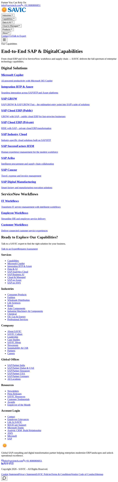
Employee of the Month (18, 405)
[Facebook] (10, 464)
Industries (6, 15)
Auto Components (16, 308)
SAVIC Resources (16, 396)
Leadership (12, 337)
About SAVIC (14, 331)
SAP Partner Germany (18, 376)
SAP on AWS (14, 282)
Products (6, 29)
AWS (10, 433)
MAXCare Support (16, 425)
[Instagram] (12, 464)
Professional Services (17, 319)
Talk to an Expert (9, 249)
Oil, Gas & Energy (16, 316)
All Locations (14, 379)
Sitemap (99, 474)
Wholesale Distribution (18, 300)
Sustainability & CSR (17, 348)
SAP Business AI (15, 274)
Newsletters (13, 391)
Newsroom (12, 345)
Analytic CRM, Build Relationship (24, 430)
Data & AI (6, 22)
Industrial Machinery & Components (25, 311)
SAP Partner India (16, 365)
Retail (10, 305)
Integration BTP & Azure (19, 266)
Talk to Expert (19, 36)
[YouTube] (7, 464)
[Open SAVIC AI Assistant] (4, 478)
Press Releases (14, 393)
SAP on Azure (14, 280)
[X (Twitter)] (5, 464)
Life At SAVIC (14, 422)
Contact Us (6, 36)
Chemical (12, 314)
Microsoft (12, 436)
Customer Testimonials (18, 399)
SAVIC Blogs (14, 342)
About (5, 33)
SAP (9, 438)
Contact (11, 416)
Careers (11, 353)
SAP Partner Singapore (18, 370)
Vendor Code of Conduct (83, 474)
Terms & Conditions (61, 474)
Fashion (11, 297)
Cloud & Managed (10, 26)
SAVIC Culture (14, 334)
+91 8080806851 (32, 5)
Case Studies (13, 339)
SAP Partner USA (16, 373)
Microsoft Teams (15, 427)
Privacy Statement (27, 474)
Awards (11, 402)
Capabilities (7, 19)
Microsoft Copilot (16, 263)
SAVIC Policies (43, 474)
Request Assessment (28, 249)
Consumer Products (16, 294)
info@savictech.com (11, 5)
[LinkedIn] (2, 464)
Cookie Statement (9, 474)
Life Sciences (13, 303)
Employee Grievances (18, 419)
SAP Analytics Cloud (17, 271)
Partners (11, 350)
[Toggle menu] (4, 39)
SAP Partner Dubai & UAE (20, 368)
